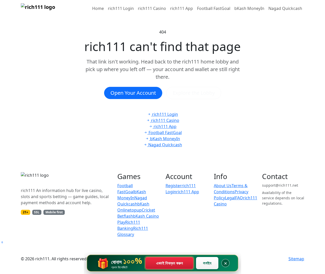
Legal (230, 198)
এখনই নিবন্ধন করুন (169, 263)
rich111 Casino (152, 8)
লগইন (207, 263)
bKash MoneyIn (249, 8)
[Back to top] (2, 242)
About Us (223, 185)
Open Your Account (133, 92)
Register (174, 185)
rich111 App (181, 8)
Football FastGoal (213, 8)
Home (98, 8)
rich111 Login (121, 8)
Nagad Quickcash (285, 8)
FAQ (239, 198)
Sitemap (296, 259)
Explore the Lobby (194, 92)
